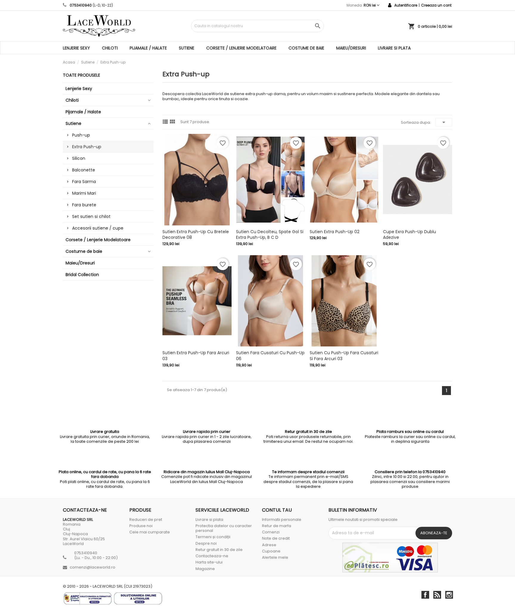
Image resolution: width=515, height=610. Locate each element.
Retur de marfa (276, 526)
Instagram (449, 595)
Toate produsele (81, 75)
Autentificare (405, 5)
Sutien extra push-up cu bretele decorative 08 (195, 235)
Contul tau (277, 510)
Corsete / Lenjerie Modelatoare (241, 48)
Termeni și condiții (213, 537)
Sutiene (186, 48)
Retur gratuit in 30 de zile (219, 549)
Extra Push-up (86, 147)
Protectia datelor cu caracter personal (224, 528)
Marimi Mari (84, 193)
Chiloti (110, 48)
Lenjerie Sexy (76, 48)
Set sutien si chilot (91, 216)
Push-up (81, 135)
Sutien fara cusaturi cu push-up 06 (270, 356)
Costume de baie (306, 48)
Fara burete (84, 205)
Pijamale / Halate (148, 48)
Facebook (425, 595)
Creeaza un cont (436, 5)
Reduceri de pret (145, 519)
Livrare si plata (394, 48)
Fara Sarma (84, 182)
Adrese (269, 545)
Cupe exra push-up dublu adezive (409, 235)
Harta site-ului (209, 562)
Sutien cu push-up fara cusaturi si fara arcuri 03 (344, 356)
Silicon (78, 158)
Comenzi (271, 532)
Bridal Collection (82, 275)
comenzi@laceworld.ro (92, 567)
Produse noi (141, 526)
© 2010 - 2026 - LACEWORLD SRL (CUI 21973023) (107, 586)
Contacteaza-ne (212, 556)
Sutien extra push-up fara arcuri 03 (195, 356)
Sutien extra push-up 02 (334, 232)
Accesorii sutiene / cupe (97, 228)
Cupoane (271, 551)
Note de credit (276, 538)
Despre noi (206, 543)
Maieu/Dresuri (351, 48)
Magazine (205, 569)
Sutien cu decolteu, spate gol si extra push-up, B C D (269, 235)
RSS (437, 595)
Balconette (83, 170)
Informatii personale (281, 519)
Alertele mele (275, 557)
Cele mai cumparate (149, 532)
